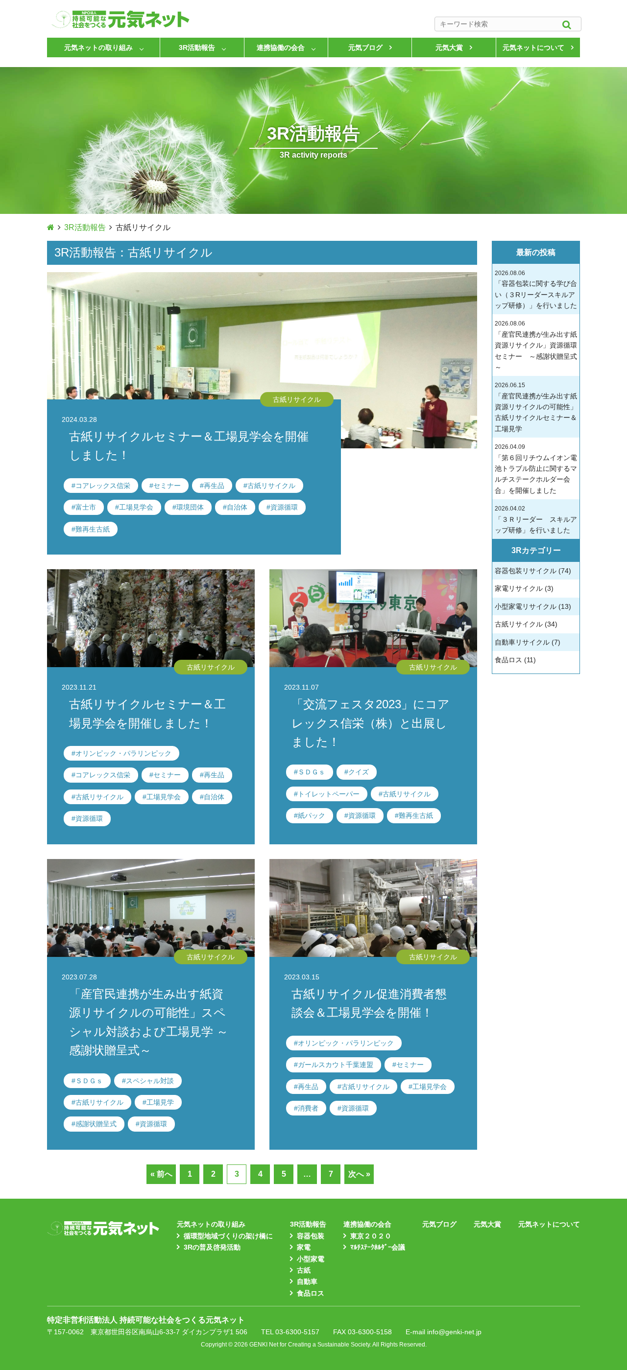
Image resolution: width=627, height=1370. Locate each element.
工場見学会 (136, 507)
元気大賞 (449, 47)
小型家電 (310, 1259)
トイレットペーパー (329, 794)
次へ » (359, 1174)
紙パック (311, 815)
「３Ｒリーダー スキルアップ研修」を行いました (536, 519)
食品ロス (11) (515, 660)
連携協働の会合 (281, 47)
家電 (304, 1247)
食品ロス (310, 1293)
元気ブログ (365, 47)
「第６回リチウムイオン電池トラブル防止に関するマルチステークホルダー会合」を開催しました (536, 468)
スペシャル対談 (150, 1081)
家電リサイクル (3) (524, 588)
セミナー (167, 485)
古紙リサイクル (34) (526, 624)
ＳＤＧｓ (311, 772)
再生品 (214, 485)
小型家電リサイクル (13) (533, 606)
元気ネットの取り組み (98, 47)
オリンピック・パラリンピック (123, 753)
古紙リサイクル (271, 485)
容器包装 (310, 1236)
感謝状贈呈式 (96, 1124)
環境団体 (190, 507)
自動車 (307, 1281)
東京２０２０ (370, 1236)
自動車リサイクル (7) (527, 642)
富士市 (85, 507)
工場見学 (160, 1102)
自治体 (237, 507)
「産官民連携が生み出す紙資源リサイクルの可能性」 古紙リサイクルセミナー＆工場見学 (536, 407)
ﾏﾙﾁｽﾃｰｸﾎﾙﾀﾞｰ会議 (377, 1247)
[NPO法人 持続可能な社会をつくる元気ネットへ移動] (50, 227)
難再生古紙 (92, 529)
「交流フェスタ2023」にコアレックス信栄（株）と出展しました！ (370, 722)
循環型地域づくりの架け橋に (228, 1236)
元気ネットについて (533, 47)
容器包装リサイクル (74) (533, 571)
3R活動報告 (197, 47)
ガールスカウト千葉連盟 (335, 1064)
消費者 (308, 1108)
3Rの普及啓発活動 (212, 1247)
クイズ (358, 772)
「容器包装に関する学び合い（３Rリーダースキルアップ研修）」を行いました (536, 289)
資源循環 (284, 507)
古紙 (304, 1270)
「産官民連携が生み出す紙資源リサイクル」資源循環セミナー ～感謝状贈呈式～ (536, 345)
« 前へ (161, 1174)
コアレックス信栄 (102, 485)
